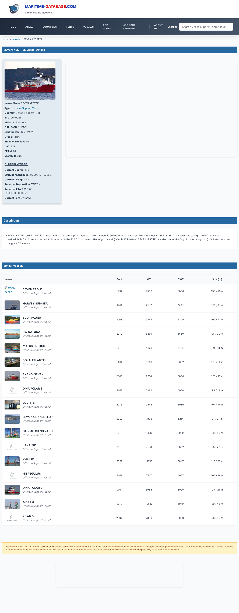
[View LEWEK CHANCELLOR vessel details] (12, 419)
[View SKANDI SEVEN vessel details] (12, 376)
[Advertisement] (119, 574)
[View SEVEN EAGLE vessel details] (12, 291)
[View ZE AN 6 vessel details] (12, 518)
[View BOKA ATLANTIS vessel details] (12, 362)
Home (5, 39)
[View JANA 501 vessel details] (12, 447)
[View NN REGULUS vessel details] (12, 475)
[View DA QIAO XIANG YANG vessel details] (12, 433)
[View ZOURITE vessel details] (12, 404)
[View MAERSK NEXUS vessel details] (12, 348)
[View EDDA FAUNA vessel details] (12, 319)
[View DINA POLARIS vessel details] (12, 390)
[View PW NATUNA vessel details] (12, 334)
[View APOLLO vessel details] (12, 504)
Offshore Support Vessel (25, 108)
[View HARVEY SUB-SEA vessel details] (12, 305)
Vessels (16, 39)
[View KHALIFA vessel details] (12, 461)
